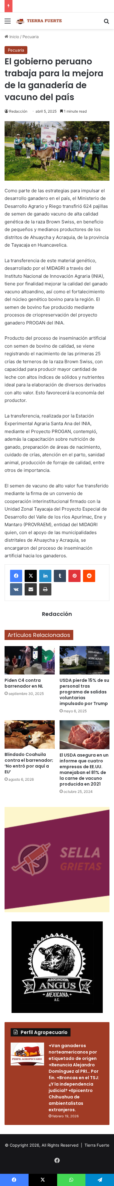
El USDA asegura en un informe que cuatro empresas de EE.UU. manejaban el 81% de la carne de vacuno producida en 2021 (84, 769)
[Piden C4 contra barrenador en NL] (30, 660)
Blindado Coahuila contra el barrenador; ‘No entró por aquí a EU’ (29, 763)
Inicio (13, 36)
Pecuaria (30, 36)
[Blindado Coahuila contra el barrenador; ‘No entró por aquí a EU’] (30, 734)
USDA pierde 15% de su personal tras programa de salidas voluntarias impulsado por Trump (84, 692)
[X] (31, 576)
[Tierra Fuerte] (39, 21)
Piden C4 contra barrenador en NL (24, 683)
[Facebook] (16, 576)
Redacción (18, 111)
